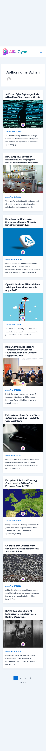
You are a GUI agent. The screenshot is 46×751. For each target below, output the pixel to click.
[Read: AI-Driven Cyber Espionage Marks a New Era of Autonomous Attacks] (23, 114)
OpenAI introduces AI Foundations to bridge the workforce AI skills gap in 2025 (22, 287)
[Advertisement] (23, 23)
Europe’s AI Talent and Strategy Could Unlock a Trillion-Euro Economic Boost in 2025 (21, 483)
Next (23, 682)
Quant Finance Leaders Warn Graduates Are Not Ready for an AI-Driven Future (22, 548)
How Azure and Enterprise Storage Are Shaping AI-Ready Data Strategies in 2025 (20, 222)
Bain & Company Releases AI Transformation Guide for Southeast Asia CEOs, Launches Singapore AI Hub (21, 351)
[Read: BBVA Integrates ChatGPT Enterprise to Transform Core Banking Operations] (23, 633)
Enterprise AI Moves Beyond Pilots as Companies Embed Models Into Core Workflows (22, 418)
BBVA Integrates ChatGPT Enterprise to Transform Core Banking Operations (20, 613)
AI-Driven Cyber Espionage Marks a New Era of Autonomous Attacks (22, 96)
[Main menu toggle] (41, 51)
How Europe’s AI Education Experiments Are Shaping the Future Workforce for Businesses (22, 159)
